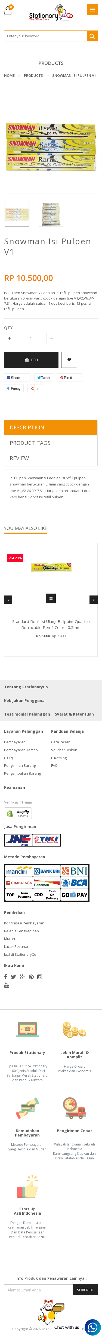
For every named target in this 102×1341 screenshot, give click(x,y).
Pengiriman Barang (20, 765)
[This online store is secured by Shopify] (18, 813)
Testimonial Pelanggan (27, 714)
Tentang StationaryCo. (26, 686)
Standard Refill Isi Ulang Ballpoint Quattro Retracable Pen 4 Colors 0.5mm (51, 624)
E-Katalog (59, 757)
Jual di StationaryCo (20, 954)
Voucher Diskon (64, 749)
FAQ (54, 765)
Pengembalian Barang (22, 773)
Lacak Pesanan (16, 946)
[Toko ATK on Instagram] (39, 977)
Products (51, 63)
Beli (34, 359)
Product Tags (30, 443)
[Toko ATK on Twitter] (13, 977)
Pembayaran (15, 742)
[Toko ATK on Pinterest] (31, 977)
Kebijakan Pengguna (24, 700)
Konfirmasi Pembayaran (24, 923)
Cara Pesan (60, 742)
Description (27, 427)
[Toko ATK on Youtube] (6, 985)
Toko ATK (49, 1328)
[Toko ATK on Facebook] (5, 977)
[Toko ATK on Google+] (22, 977)
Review (19, 458)
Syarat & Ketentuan (74, 714)
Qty (8, 327)
